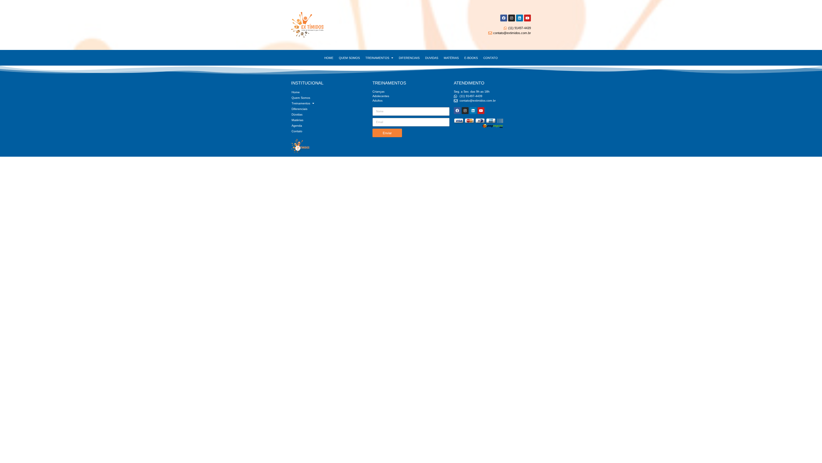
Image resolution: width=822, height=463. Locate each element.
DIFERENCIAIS (409, 58)
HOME (328, 58)
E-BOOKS (471, 58)
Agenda (297, 125)
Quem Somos (301, 97)
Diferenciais (299, 109)
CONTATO (490, 58)
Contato (297, 131)
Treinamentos (301, 103)
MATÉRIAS (451, 58)
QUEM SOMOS (349, 58)
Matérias (297, 120)
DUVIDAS (431, 58)
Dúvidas (297, 114)
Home (296, 92)
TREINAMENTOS (377, 58)
